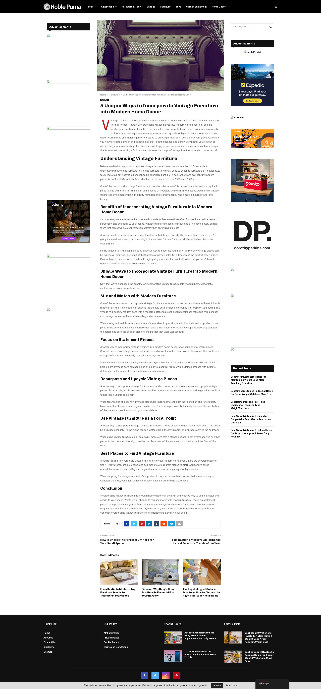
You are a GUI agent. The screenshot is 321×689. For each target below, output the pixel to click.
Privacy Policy (111, 637)
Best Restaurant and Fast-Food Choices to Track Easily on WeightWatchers (248, 405)
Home (46, 633)
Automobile (107, 6)
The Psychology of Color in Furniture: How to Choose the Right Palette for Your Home (201, 592)
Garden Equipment (196, 6)
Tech (90, 6)
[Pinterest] (176, 675)
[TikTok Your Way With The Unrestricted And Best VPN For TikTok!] (173, 656)
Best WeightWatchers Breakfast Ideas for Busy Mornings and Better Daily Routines (252, 433)
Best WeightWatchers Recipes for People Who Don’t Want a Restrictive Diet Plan (251, 419)
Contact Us (49, 642)
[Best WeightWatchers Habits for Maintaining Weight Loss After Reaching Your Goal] (233, 637)
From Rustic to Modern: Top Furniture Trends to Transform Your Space (117, 592)
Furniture (165, 6)
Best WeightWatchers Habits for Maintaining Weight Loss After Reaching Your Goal (248, 380)
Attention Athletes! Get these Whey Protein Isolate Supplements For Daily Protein (200, 635)
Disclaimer (49, 647)
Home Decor (219, 6)
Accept (217, 685)
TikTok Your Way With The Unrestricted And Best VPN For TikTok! (200, 654)
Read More (231, 685)
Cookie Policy (111, 642)
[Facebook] (144, 675)
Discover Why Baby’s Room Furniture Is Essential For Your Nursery (158, 592)
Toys (178, 6)
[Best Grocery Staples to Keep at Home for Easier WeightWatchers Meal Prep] (233, 656)
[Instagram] (166, 675)
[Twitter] (155, 675)
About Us (48, 637)
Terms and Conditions (116, 647)
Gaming (151, 6)
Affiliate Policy (111, 633)
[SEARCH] (270, 26)
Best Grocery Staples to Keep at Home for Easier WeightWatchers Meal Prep (259, 656)
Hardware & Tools (132, 6)
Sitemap (47, 651)
